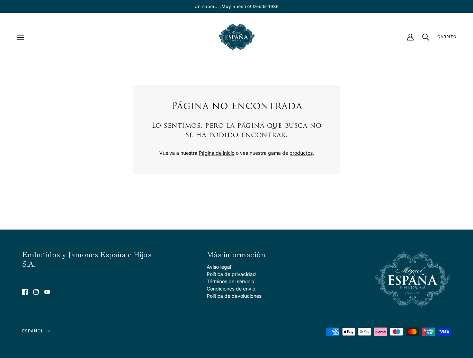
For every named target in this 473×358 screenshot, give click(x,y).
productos (301, 153)
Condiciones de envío (231, 289)
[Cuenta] (410, 37)
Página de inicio (216, 153)
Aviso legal (219, 267)
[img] (24, 291)
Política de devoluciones (234, 296)
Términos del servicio (230, 281)
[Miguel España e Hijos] (237, 37)
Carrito (446, 36)
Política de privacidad (231, 274)
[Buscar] (425, 37)
